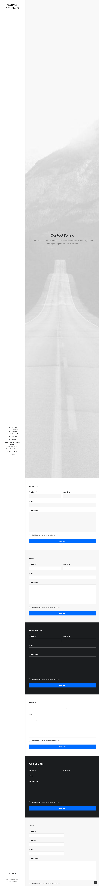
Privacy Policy (55, 535)
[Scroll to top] (95, 882)
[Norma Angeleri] (12, 6)
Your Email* (67, 492)
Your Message (33, 510)
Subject (31, 501)
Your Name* (33, 492)
